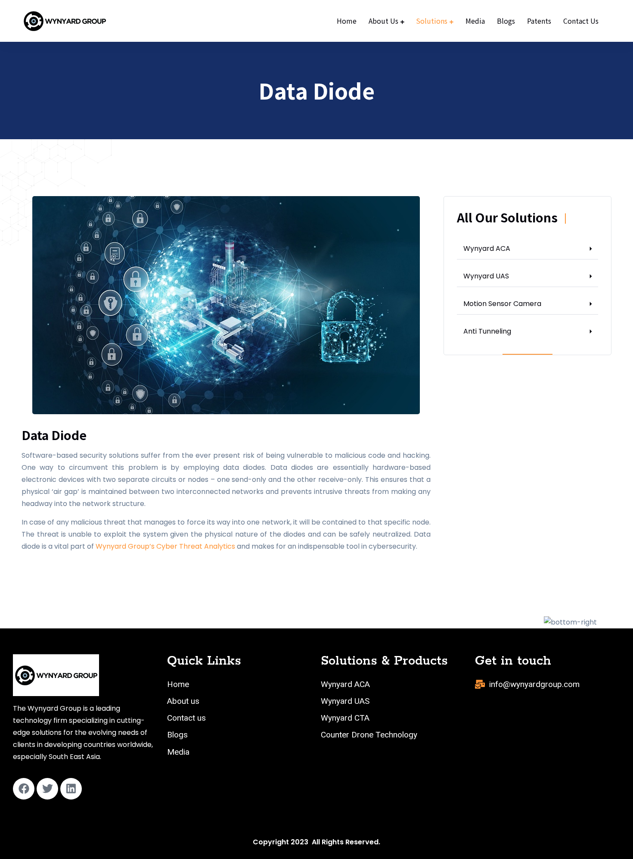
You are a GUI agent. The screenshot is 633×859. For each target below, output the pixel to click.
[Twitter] (47, 789)
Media (475, 21)
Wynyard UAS (486, 276)
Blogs (506, 21)
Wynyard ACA (486, 248)
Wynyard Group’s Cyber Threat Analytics (165, 546)
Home (347, 21)
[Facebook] (23, 789)
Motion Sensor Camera (502, 304)
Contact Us (581, 21)
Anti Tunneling (487, 331)
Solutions (431, 21)
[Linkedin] (71, 789)
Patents (539, 21)
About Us (383, 21)
